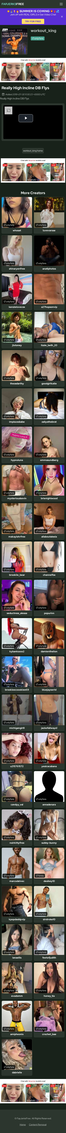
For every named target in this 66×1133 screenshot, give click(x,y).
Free (13, 4)
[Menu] (61, 4)
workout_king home (33, 150)
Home (23, 1124)
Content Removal (37, 1124)
